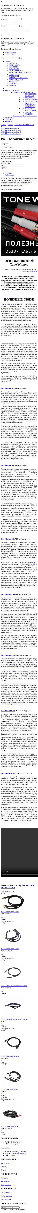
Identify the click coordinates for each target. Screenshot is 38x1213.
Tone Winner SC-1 (7, 711)
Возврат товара (6, 1185)
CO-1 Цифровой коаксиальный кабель (14, 986)
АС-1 (35, 562)
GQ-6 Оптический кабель (10, 1089)
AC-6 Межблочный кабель (10, 949)
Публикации (9, 175)
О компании (13, 83)
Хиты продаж (17, 116)
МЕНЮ (8, 61)
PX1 (12, 643)
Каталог (10, 125)
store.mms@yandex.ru (19, 1153)
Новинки (16, 92)
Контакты (12, 85)
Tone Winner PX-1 (7, 594)
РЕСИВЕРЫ (29, 96)
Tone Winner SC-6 (7, 773)
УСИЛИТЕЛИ (30, 98)
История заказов (6, 1196)
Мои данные (5, 1192)
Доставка (4, 1166)
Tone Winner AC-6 (7, 655)
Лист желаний (6, 1199)
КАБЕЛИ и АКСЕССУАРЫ (30, 109)
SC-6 (2, 807)
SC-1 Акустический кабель (10, 1126)
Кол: (2, 165)
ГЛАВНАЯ (13, 63)
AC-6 (14, 671)
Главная (3, 125)
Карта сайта (5, 1181)
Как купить (13, 81)
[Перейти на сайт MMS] (12, 1155)
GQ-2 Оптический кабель (10, 1056)
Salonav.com (33, 271)
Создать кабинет (10, 54)
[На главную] (10, 24)
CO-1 (5, 406)
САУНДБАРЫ (30, 105)
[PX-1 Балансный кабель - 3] (11, 132)
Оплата (3, 1170)
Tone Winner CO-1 (7, 388)
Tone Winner (17, 189)
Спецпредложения (26, 92)
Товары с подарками (30, 116)
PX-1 (10, 600)
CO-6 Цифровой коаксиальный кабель (14, 1019)
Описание (8, 173)
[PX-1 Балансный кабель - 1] (11, 128)
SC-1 (32, 754)
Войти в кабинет (11, 52)
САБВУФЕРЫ (30, 107)
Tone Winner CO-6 (7, 465)
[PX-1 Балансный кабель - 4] (11, 134)
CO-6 (10, 519)
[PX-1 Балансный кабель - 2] (11, 130)
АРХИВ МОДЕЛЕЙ (29, 113)
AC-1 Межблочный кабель (10, 912)
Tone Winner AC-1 (7, 539)
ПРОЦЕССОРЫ (30, 94)
